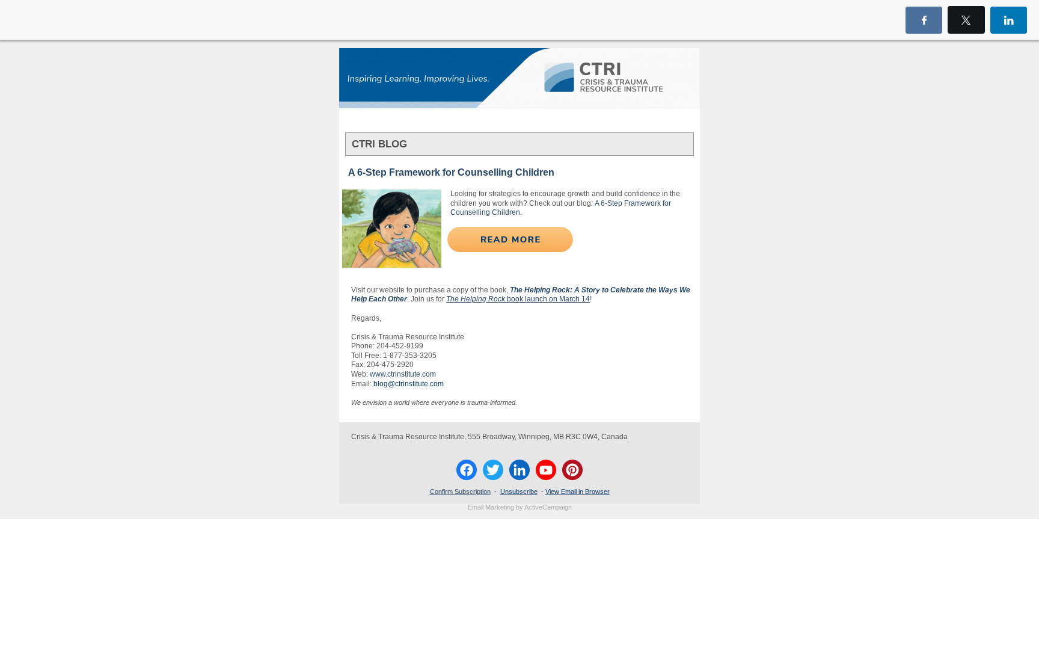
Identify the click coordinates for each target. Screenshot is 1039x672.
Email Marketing (491, 507)
